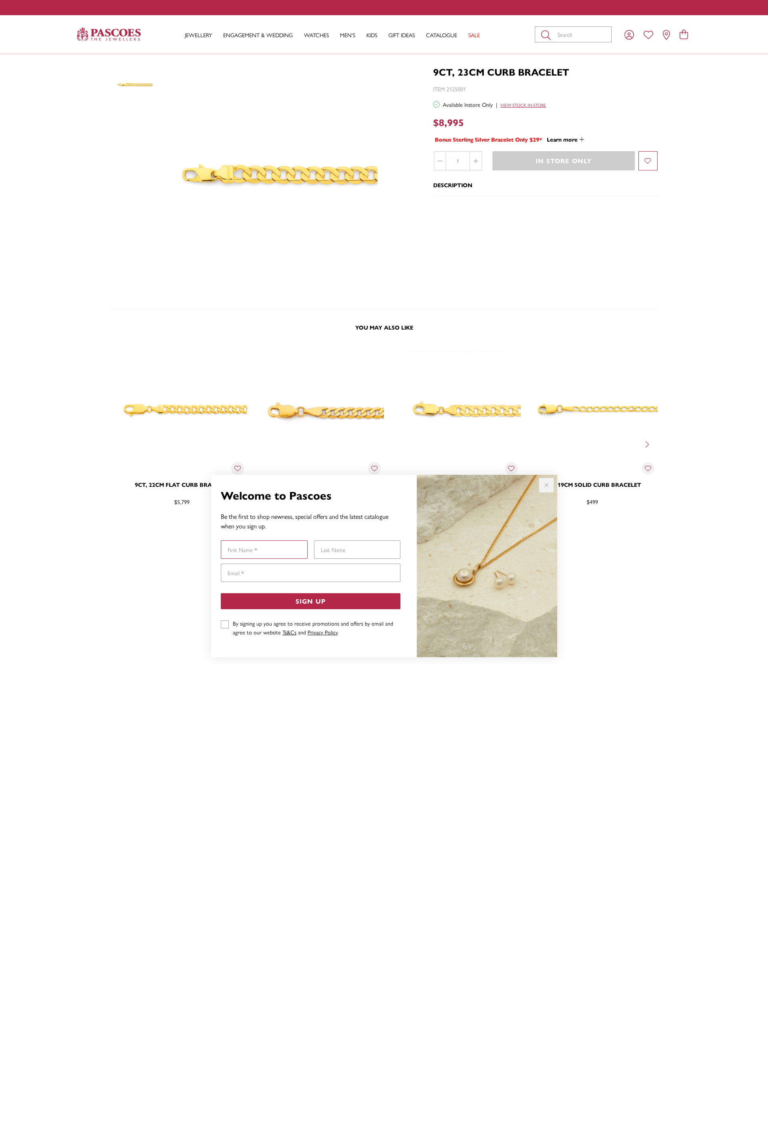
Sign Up (311, 601)
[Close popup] (546, 485)
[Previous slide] (120, 443)
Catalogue (441, 35)
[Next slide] (648, 443)
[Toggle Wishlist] (237, 468)
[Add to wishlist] (648, 160)
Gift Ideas (401, 35)
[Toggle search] (547, 34)
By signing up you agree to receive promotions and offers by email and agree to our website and (313, 627)
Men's (347, 35)
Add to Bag (626, 528)
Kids (371, 35)
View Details (148, 528)
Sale (474, 35)
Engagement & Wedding (258, 35)
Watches (316, 35)
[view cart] (684, 34)
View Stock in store (523, 105)
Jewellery (198, 35)
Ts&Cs (289, 632)
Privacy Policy (323, 632)
